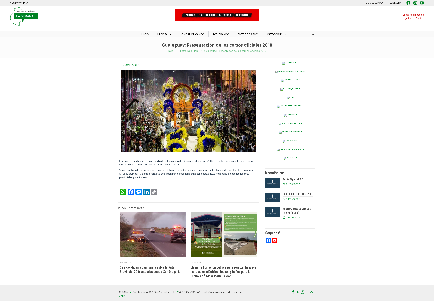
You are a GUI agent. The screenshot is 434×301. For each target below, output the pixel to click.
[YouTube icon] (298, 291)
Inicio (170, 50)
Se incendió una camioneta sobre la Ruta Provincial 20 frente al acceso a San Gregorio (150, 269)
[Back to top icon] (311, 292)
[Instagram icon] (302, 291)
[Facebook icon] (293, 291)
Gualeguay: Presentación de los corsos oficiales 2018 (235, 50)
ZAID (122, 295)
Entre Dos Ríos (189, 50)
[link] (290, 63)
